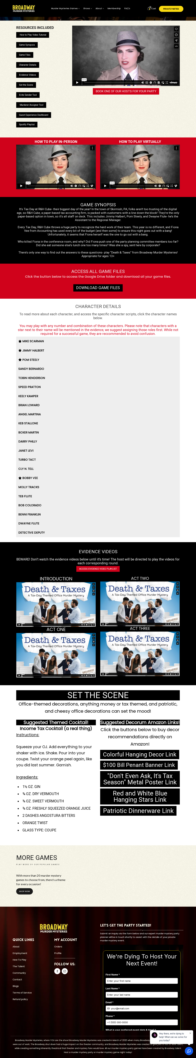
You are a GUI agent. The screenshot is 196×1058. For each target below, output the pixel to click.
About (99, 8)
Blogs (16, 986)
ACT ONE (56, 629)
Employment (20, 953)
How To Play (19, 959)
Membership (114, 8)
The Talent (19, 966)
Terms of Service (22, 992)
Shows (87, 8)
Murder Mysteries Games (64, 8)
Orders (58, 946)
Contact (17, 979)
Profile (57, 953)
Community (19, 972)
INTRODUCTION (56, 578)
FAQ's (127, 8)
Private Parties (171, 8)
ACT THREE (140, 628)
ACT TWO (140, 578)
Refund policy (20, 999)
